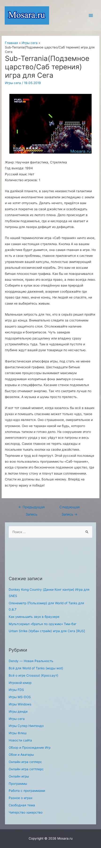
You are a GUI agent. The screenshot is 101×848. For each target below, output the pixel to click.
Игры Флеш (18, 733)
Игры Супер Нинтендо (26, 726)
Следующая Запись (69, 508)
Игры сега (13, 83)
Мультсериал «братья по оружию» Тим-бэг (42, 624)
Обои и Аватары (21, 754)
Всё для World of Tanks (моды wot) (36, 668)
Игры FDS (16, 690)
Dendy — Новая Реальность (31, 661)
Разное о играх (20, 798)
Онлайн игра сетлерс (25, 762)
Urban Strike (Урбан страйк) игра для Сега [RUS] (47, 631)
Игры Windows (20, 704)
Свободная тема (22, 805)
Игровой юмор (20, 683)
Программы (18, 783)
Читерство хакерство (26, 812)
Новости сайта (20, 740)
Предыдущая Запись (31, 508)
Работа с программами (27, 791)
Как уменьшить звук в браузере (34, 617)
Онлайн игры (19, 776)
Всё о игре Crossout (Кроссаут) (33, 675)
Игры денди (18, 711)
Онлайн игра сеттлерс (26, 769)
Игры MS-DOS (20, 697)
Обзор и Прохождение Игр (29, 747)
